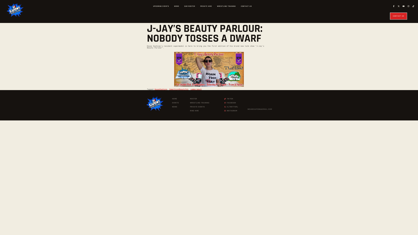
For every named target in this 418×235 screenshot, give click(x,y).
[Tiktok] (413, 6)
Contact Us (246, 6)
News (176, 6)
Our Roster (189, 6)
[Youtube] (403, 6)
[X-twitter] (399, 6)
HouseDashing (161, 89)
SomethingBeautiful (178, 89)
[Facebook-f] (394, 6)
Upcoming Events (161, 6)
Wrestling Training (226, 6)
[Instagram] (408, 6)
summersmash (196, 89)
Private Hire (206, 6)
